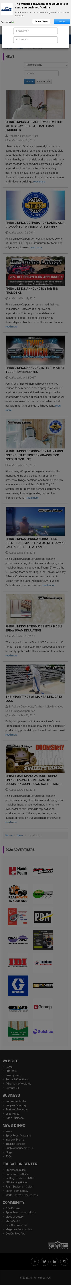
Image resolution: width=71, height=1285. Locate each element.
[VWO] (15, 22)
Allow (62, 21)
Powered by (6, 22)
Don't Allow (41, 21)
